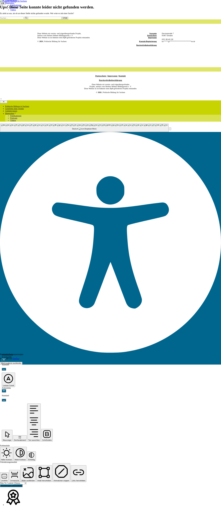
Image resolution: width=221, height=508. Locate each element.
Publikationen (15, 116)
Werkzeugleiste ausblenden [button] (11, 363)
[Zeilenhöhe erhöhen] (4, 390)
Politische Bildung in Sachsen (17, 106)
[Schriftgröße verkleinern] (4, 369)
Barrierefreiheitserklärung (146, 45)
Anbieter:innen (11, 111)
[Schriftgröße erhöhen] (4, 359)
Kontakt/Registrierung (148, 41)
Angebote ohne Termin (14, 109)
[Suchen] (26, 18)
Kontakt (122, 76)
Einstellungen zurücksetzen (11, 486)
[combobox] (84, 128)
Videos (13, 10)
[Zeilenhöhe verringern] (4, 400)
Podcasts (13, 118)
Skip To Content (7, 483)
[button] (1, 99)
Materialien (9, 3)
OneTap (16, 359)
